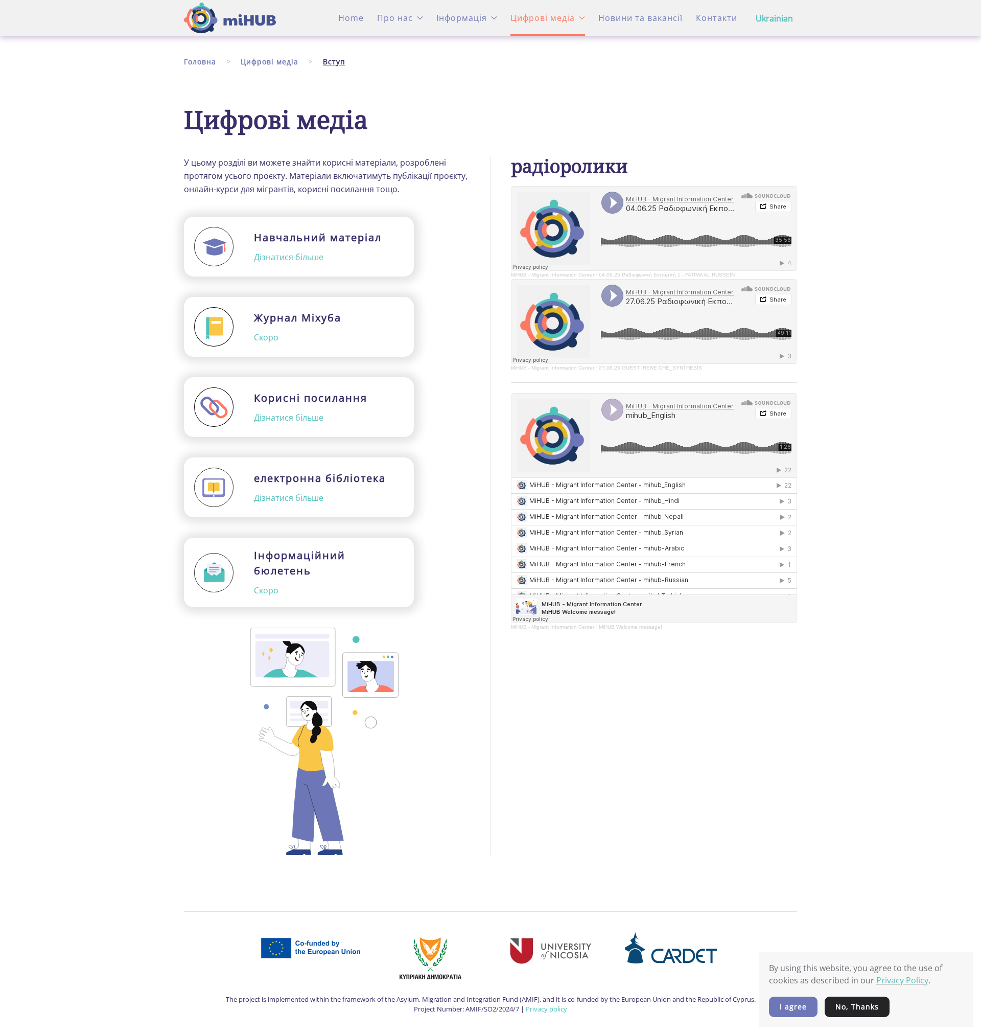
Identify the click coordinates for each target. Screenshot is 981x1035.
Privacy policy (546, 1009)
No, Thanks (857, 1006)
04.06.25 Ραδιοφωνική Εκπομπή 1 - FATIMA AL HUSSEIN (667, 275)
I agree (793, 1006)
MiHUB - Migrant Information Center (552, 275)
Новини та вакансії (640, 18)
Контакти (716, 18)
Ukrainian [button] (774, 18)
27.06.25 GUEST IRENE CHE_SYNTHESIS (650, 368)
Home (351, 18)
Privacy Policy (902, 980)
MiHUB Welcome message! (630, 627)
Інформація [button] (461, 18)
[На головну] (230, 18)
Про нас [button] (395, 18)
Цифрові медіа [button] (542, 18)
